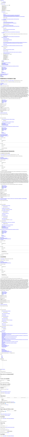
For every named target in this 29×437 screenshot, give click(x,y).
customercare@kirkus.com (11, 418)
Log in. (7, 404)
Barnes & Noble (4, 135)
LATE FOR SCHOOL (4, 218)
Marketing (10, 39)
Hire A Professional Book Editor (7, 42)
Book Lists (5, 335)
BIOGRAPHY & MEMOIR (17, 198)
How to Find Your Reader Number (10, 427)
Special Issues (8, 36)
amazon (1, 75)
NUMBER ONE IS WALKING (6, 208)
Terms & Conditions (4, 350)
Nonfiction (11, 15)
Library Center (5, 44)
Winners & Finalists (5, 29)
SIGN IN (8, 53)
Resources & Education (6, 38)
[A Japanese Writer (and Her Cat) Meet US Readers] (8, 119)
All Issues (11, 36)
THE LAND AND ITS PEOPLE (6, 313)
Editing (6, 39)
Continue (9, 380)
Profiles (4, 25)
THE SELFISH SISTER (5, 318)
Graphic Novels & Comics (14, 16)
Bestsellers (3, 335)
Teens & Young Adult (19, 16)
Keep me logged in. (2, 403)
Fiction (2, 333)
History (18, 15)
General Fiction (5, 22)
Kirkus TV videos (23, 335)
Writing (4, 39)
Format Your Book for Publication (21, 42)
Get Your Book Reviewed (14, 42)
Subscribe (18, 36)
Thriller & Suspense (5, 333)
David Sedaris (3, 258)
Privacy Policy (3, 344)
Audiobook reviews (5, 55)
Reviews (3, 132)
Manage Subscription (14, 36)
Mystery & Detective (10, 333)
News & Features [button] (4, 19)
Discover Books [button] (4, 332)
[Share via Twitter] (4, 68)
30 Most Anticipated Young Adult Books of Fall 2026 (12, 126)
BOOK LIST (4, 126)
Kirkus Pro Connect (11, 341)
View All (4, 14)
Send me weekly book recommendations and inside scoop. (7, 402)
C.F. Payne (11, 219)
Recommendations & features (14, 45)
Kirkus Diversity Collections (5, 341)
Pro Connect (4, 58)
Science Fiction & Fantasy (6, 15)
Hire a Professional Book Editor (5, 339)
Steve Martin (2, 154)
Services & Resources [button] (4, 37)
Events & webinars (20, 45)
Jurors (14, 29)
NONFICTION (4, 72)
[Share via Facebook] (4, 100)
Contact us (3, 343)
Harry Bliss (8, 154)
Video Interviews (4, 8)
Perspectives (6, 25)
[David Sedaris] (4, 327)
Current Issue (4, 36)
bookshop (3, 238)
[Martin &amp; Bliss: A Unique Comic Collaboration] (8, 222)
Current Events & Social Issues (7, 16)
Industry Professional (4, 400)
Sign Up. (8, 432)
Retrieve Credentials (10, 431)
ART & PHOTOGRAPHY (3, 198)
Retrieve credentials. (7, 415)
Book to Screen (5, 26)
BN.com (7, 135)
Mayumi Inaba (3, 80)
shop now (1, 74)
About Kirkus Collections (11, 49)
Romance (14, 333)
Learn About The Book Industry (7, 340)
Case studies (9, 45)
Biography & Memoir (14, 15)
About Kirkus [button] (3, 342)
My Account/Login (15, 341)
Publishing (8, 39)
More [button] (2, 46)
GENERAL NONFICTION (10, 198)
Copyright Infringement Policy (5, 345)
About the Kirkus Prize (11, 29)
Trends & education (5, 45)
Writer (2, 399)
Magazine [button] (3, 32)
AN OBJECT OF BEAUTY (5, 213)
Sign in (15, 410)
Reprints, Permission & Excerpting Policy (4, 346)
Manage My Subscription (10, 338)
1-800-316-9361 (4, 418)
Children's (23, 16)
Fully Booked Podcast (16, 26)
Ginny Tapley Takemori (11, 80)
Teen (10, 22)
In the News (8, 26)
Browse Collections (5, 49)
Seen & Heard (11, 25)
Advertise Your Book (18, 339)
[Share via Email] (4, 69)
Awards (9, 25)
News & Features (4, 7)
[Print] (3, 102)
